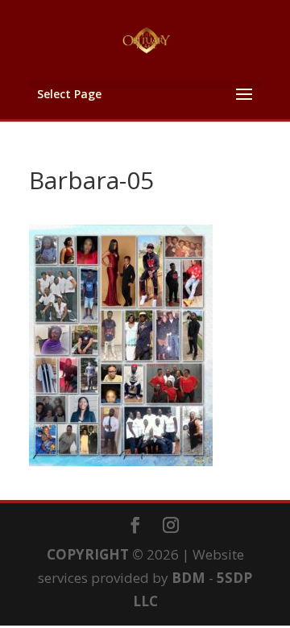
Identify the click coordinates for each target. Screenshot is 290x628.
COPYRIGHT (88, 554)
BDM (188, 577)
